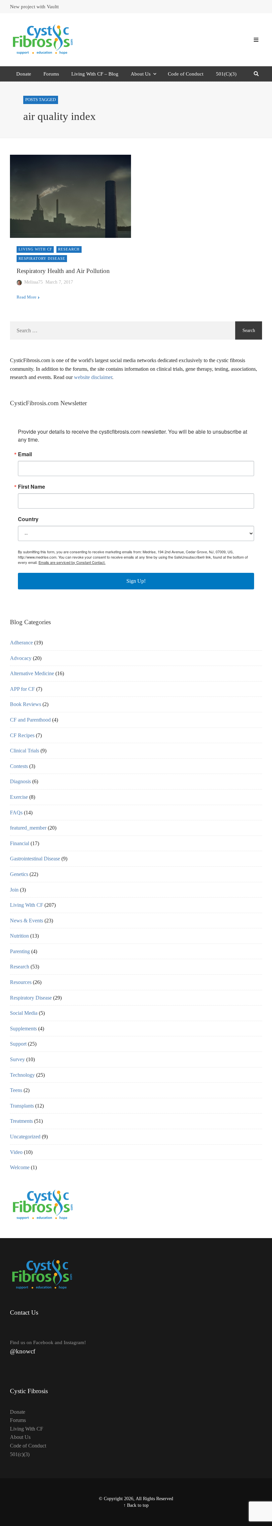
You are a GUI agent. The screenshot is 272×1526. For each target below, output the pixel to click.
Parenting (20, 951)
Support (18, 1044)
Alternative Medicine (32, 673)
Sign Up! (136, 581)
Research (69, 249)
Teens (16, 1090)
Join (14, 890)
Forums (51, 74)
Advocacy (21, 658)
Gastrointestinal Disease (35, 858)
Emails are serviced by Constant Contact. (71, 562)
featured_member (28, 828)
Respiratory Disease (42, 258)
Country (28, 519)
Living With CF (35, 249)
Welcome (20, 1167)
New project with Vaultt (34, 6)
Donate (23, 74)
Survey (17, 1059)
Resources (21, 982)
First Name (31, 486)
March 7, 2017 (59, 282)
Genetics (19, 874)
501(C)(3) (226, 74)
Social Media (23, 1013)
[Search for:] (122, 330)
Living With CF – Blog (94, 74)
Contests (19, 766)
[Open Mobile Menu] (256, 40)
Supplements (23, 1028)
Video (16, 1152)
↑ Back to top (136, 1505)
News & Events (26, 920)
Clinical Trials (24, 750)
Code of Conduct (185, 74)
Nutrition (19, 936)
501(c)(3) (20, 1454)
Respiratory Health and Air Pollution (63, 270)
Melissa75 (33, 282)
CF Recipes (22, 735)
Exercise (19, 797)
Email (25, 454)
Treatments (21, 1121)
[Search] (256, 74)
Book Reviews (25, 704)
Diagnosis (20, 781)
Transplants (22, 1106)
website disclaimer (93, 377)
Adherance (21, 642)
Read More (26, 297)
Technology (22, 1075)
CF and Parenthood (30, 720)
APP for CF (22, 689)
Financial (19, 843)
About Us (141, 74)
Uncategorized (25, 1136)
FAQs (16, 812)
